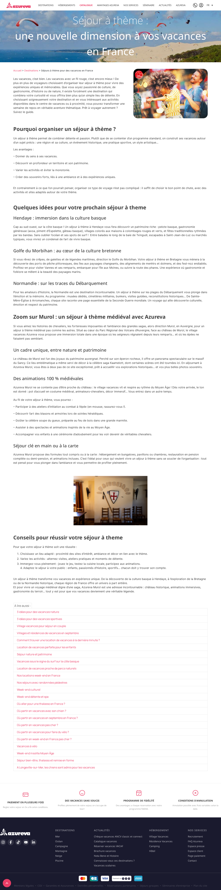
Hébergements (66, 5)
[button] (210, 5)
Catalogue (86, 5)
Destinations (46, 5)
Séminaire (148, 5)
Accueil (17, 70)
